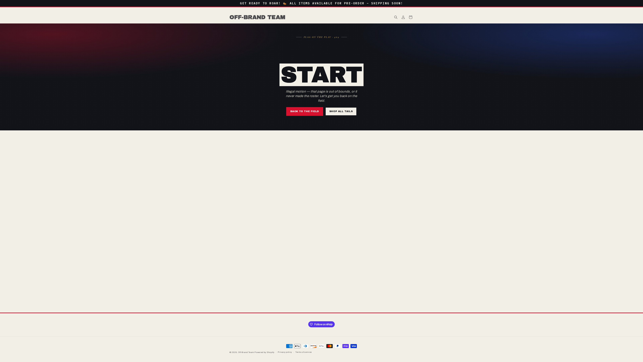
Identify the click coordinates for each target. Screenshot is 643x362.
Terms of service (303, 352)
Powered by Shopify (264, 352)
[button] (396, 17)
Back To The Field (304, 111)
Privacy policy (285, 352)
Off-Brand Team (246, 352)
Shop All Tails (341, 111)
